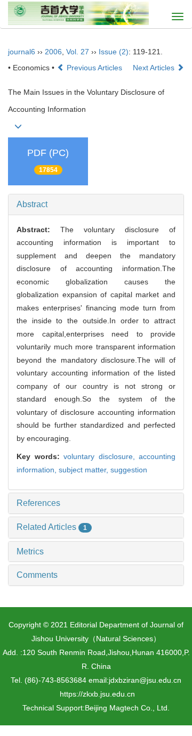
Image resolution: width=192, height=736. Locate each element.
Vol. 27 (77, 51)
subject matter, (84, 469)
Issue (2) (114, 51)
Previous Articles (94, 67)
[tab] (96, 204)
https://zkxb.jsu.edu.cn (97, 694)
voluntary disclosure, (101, 456)
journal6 (21, 51)
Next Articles (155, 67)
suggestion (128, 469)
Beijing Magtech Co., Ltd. (127, 708)
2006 (53, 51)
